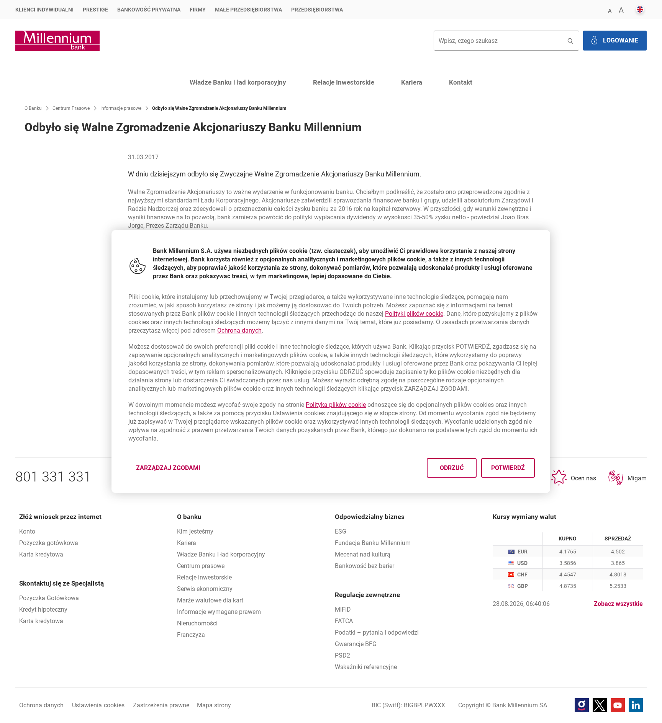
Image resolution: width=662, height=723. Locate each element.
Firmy (198, 10)
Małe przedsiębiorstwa (248, 10)
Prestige (95, 10)
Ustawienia (98, 705)
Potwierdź (508, 468)
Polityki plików (414, 313)
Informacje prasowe (120, 108)
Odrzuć (452, 468)
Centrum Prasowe (71, 108)
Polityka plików (336, 404)
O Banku (33, 108)
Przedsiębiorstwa (317, 10)
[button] (609, 10)
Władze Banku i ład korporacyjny (238, 82)
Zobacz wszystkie (618, 604)
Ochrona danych (239, 330)
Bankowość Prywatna (148, 10)
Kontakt (460, 82)
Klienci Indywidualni (44, 10)
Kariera (411, 82)
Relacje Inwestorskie (343, 82)
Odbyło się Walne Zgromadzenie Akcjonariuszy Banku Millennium (219, 108)
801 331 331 (53, 477)
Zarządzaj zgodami (173, 470)
